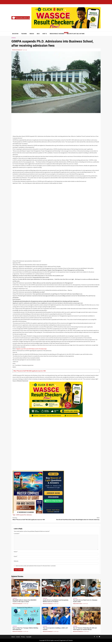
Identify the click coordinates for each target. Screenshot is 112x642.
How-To (44, 33)
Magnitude (62, 640)
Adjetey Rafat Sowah (77, 603)
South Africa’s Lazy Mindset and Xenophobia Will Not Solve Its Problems (56, 588)
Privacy (23, 636)
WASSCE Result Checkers (57, 33)
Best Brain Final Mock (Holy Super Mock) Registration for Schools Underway (77, 518)
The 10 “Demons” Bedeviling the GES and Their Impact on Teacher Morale (86, 615)
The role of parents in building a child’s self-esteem (56, 615)
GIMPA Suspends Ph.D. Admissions (24, 514)
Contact (18, 636)
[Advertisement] (56, 124)
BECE (38, 33)
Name (16, 551)
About (13, 636)
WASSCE (32, 33)
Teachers (24, 33)
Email (15, 556)
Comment (17, 533)
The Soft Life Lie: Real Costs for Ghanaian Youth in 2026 (86, 588)
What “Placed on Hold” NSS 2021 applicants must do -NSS (29, 371)
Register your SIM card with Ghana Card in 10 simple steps (31, 348)
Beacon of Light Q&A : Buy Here (75, 33)
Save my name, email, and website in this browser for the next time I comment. (36, 565)
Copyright (28, 636)
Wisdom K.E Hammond (17, 49)
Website (16, 561)
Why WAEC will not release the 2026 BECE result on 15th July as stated (25, 588)
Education (15, 33)
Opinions (13, 37)
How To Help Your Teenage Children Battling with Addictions (25, 615)
